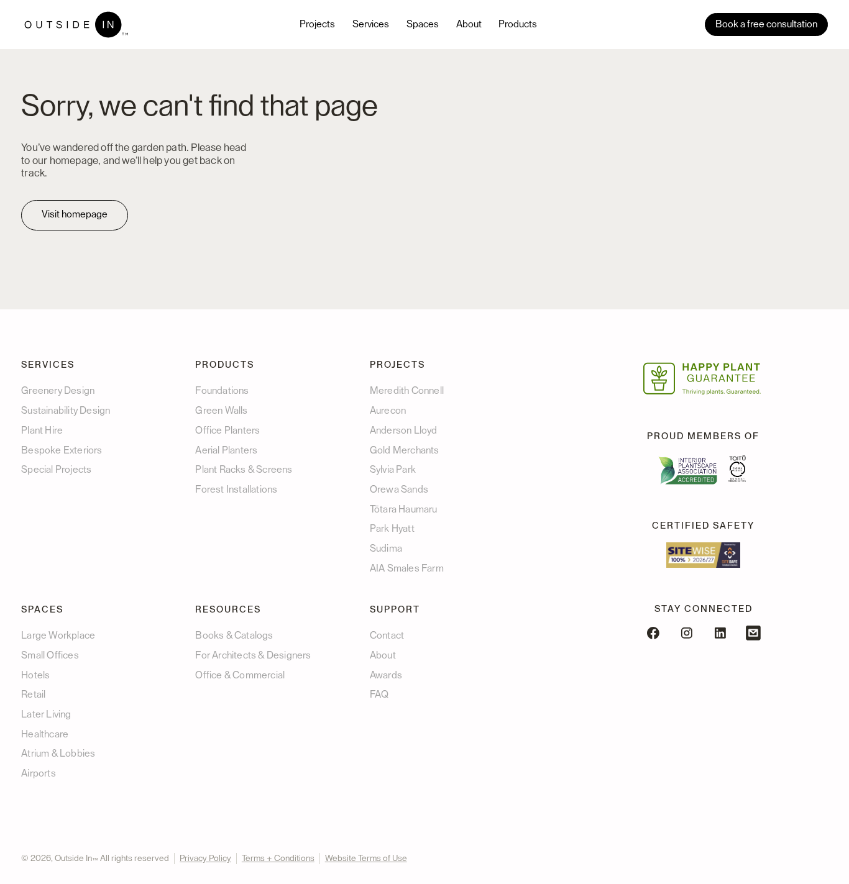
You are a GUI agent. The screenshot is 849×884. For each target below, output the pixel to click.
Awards (386, 675)
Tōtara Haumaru (404, 509)
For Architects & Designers (253, 655)
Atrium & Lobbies (58, 754)
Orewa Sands (399, 489)
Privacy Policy (205, 858)
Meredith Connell (407, 391)
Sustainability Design (65, 411)
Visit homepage (75, 214)
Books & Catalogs (234, 635)
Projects (317, 24)
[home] (76, 25)
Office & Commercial (240, 675)
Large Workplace (58, 635)
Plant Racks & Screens (243, 470)
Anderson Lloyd (404, 430)
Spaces (422, 24)
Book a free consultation (766, 24)
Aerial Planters (226, 450)
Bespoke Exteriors (61, 450)
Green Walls (221, 411)
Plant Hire (42, 430)
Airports (38, 773)
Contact (387, 635)
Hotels (35, 675)
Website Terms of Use (366, 858)
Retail (33, 694)
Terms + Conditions (278, 858)
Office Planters (227, 430)
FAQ (379, 694)
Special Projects (56, 470)
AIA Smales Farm (407, 568)
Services (370, 24)
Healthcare (44, 734)
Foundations (222, 391)
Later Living (46, 714)
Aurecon (388, 411)
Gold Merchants (404, 450)
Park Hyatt (392, 529)
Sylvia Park (393, 470)
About (469, 24)
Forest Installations (236, 489)
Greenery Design (57, 391)
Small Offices (50, 655)
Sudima (386, 549)
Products (517, 24)
